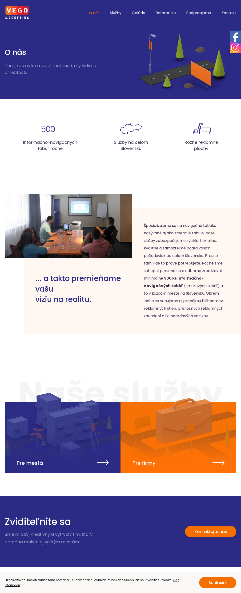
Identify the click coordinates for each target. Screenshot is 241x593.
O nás (94, 13)
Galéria (138, 13)
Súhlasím (218, 582)
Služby (115, 13)
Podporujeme (198, 13)
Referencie (166, 13)
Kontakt (228, 13)
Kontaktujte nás (210, 531)
